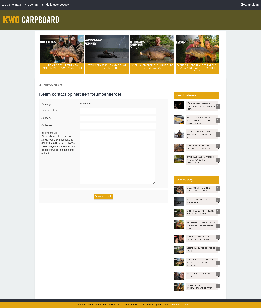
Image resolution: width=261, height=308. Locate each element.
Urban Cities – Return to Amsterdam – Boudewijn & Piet (62, 66)
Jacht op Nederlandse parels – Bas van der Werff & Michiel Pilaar (197, 68)
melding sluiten (180, 304)
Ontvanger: (47, 104)
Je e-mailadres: (49, 110)
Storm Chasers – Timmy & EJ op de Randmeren (107, 66)
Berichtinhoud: (49, 133)
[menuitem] (250, 5)
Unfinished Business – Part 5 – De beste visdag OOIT (152, 66)
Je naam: (46, 118)
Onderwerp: (47, 125)
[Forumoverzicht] (31, 18)
